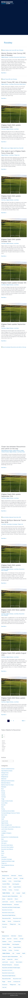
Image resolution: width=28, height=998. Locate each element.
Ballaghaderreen (4, 776)
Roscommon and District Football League (11, 907)
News (23, 451)
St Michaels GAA (16, 921)
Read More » (4, 73)
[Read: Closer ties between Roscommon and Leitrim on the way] (14, 395)
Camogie (3, 792)
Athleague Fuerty (5, 772)
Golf (13, 893)
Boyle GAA (9, 878)
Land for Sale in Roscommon (7, 829)
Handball (3, 816)
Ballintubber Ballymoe (5, 782)
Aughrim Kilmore (16, 450)
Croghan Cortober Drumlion (7, 800)
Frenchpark (16, 889)
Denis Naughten (15, 884)
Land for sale (5, 901)
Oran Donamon (4, 841)
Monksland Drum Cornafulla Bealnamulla (9, 837)
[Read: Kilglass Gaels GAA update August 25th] (14, 641)
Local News (11, 57)
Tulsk (19, 924)
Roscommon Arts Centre (7, 909)
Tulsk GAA (4, 927)
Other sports (4, 843)
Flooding (10, 889)
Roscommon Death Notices (20, 57)
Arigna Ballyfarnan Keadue (6, 450)
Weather (3, 867)
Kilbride (3, 899)
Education (3, 804)
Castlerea (3, 794)
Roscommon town (17, 918)
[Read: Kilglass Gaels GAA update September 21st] (14, 482)
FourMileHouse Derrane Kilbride (7, 810)
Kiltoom (16, 899)
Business (3, 790)
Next (23, 720)
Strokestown (4, 857)
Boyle (2, 788)
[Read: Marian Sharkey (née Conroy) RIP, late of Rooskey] (12, 50)
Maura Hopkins (19, 901)
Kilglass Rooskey (4, 57)
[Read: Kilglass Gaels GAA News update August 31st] (14, 598)
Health (2, 819)
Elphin (2, 806)
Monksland (16, 904)
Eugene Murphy (17, 887)
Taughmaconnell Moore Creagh (7, 861)
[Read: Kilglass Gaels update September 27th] (14, 312)
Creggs (2, 798)
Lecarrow (12, 901)
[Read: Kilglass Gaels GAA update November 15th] (14, 113)
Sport (2, 855)
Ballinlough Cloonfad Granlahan (7, 780)
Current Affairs (4, 802)
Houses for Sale (4, 821)
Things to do (16, 155)
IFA (21, 896)
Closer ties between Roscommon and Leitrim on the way (13, 448)
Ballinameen (3, 778)
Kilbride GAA (10, 899)
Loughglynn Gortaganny (6, 833)
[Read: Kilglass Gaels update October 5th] (14, 271)
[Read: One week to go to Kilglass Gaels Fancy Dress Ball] (12, 148)
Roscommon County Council (8, 912)
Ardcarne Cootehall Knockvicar (7, 768)
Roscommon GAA (6, 918)
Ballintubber (13, 875)
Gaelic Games (4, 814)
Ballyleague (3, 786)
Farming (3, 808)
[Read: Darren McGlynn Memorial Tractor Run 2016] (11, 517)
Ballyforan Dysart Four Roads (7, 784)
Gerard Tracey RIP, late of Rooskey (14, 82)
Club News (3, 129)
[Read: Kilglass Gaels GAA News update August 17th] (14, 686)
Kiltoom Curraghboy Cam (6, 825)
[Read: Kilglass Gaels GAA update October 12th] (14, 227)
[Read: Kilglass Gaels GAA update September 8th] (14, 553)
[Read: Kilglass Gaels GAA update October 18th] (14, 184)
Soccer (2, 853)
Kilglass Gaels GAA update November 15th (11, 126)
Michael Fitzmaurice (7, 904)
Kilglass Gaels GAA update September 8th (11, 566)
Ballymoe (20, 875)
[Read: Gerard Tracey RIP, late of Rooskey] (9, 79)
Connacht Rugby (17, 881)
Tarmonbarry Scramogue (12, 524)
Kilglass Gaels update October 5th (13, 283)
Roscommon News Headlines (7, 847)
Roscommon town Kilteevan (7, 849)
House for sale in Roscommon (10, 896)
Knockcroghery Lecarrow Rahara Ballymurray (10, 827)
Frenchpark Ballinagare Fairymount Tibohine (10, 813)
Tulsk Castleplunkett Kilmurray (7, 865)
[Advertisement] (14, 20)
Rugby (2, 851)
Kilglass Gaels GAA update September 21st (11, 495)
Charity (9, 881)
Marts (2, 835)
